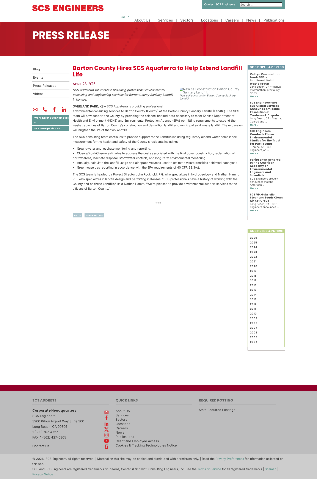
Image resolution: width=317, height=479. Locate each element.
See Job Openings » (47, 128)
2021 (253, 261)
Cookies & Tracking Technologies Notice (146, 445)
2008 (253, 323)
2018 (253, 275)
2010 (253, 313)
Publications (274, 20)
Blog (36, 69)
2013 (253, 299)
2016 (253, 285)
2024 (253, 247)
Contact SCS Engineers (219, 4)
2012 (253, 304)
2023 (253, 252)
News (251, 20)
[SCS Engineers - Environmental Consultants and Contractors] (68, 10)
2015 (253, 290)
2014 (253, 294)
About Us (142, 20)
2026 (253, 238)
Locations (209, 20)
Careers (232, 20)
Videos (38, 94)
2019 (253, 271)
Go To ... (127, 17)
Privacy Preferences (229, 458)
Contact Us (40, 446)
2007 (253, 328)
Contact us (94, 215)
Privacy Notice (42, 474)
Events (38, 77)
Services (165, 20)
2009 (253, 318)
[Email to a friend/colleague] (35, 111)
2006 (253, 332)
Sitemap (270, 469)
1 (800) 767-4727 (45, 432)
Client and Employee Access (137, 441)
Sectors (187, 20)
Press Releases (44, 86)
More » (254, 96)
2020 (253, 266)
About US (123, 411)
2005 (253, 337)
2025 (253, 242)
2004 (253, 342)
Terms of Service (209, 469)
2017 (253, 280)
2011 (253, 309)
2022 (253, 257)
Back (78, 215)
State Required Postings (217, 410)
